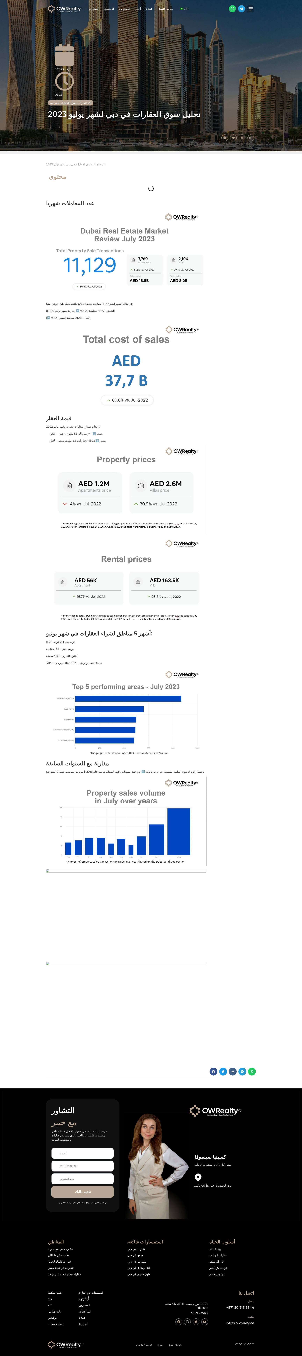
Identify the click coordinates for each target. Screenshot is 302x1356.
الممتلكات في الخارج (91, 1292)
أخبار (138, 8)
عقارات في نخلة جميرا (61, 1268)
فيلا (50, 1299)
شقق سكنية (55, 1292)
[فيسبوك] (178, 1321)
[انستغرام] (187, 1321)
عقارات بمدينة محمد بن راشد (64, 1274)
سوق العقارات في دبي (63, 103)
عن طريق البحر (218, 1268)
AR (186, 8)
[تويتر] (196, 1321)
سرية (160, 1344)
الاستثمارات (84, 103)
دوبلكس (52, 1317)
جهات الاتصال (165, 8)
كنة (50, 1305)
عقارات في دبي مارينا (60, 1249)
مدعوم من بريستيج (244, 1343)
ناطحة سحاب (55, 1324)
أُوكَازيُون (84, 1299)
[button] (213, 1072)
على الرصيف (216, 1261)
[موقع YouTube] (204, 1321)
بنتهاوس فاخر (217, 1274)
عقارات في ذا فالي (59, 1255)
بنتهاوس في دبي (137, 1261)
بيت (104, 164)
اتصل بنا (83, 1324)
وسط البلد (215, 1249)
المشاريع (94, 8)
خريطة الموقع (174, 1344)
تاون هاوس (54, 1311)
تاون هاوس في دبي (139, 1274)
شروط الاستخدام (144, 1344)
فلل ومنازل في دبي (139, 1268)
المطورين (124, 8)
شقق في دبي (135, 1255)
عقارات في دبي (137, 1249)
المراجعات (85, 1311)
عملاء (149, 8)
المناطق (109, 8)
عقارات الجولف (218, 1255)
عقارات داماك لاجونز (60, 1261)
